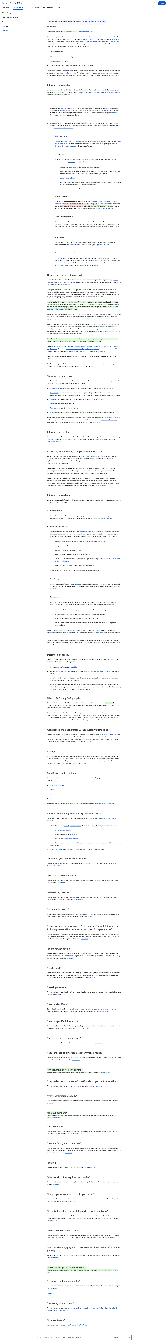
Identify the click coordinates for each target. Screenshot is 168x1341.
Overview (5, 7)
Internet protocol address (67, 178)
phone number (71, 146)
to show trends (100, 632)
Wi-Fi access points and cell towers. (103, 208)
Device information (61, 136)
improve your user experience (108, 324)
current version (88, 21)
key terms (70, 73)
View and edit (54, 393)
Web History (71, 1308)
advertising (73, 834)
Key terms (5, 22)
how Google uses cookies (62, 830)
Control (52, 404)
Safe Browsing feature (106, 671)
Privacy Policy (18, 7)
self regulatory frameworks (107, 734)
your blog (78, 1308)
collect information (93, 123)
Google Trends (70, 1325)
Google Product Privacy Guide (105, 803)
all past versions (100, 21)
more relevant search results (90, 41)
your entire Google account (61, 1310)
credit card (108, 110)
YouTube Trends (82, 1325)
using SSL (74, 667)
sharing (110, 439)
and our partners (62, 258)
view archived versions (85, 31)
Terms (63, 1338)
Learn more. (56, 865)
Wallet (52, 794)
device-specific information (72, 141)
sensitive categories (109, 331)
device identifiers (60, 146)
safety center (60, 849)
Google (39, 1338)
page (53, 843)
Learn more (50, 1293)
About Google (48, 1338)
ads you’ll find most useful (84, 92)
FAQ (58, 7)
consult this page (113, 75)
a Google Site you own (88, 1308)
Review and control (56, 388)
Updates (5, 30)
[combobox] (122, 1337)
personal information (66, 110)
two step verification (65, 671)
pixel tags (94, 324)
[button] (155, 3)
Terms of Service (33, 7)
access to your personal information (94, 456)
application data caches (103, 245)
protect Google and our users (67, 282)
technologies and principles (72, 826)
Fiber (51, 798)
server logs (71, 162)
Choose (52, 412)
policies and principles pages (107, 818)
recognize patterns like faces (69, 838)
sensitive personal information (103, 518)
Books (52, 790)
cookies (88, 260)
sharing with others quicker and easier (70, 44)
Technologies (48, 7)
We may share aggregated (55, 630)
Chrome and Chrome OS (57, 785)
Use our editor (54, 399)
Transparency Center (74, 1338)
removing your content (54, 441)
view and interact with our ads (63, 128)
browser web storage (74, 245)
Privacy (57, 1338)
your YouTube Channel (103, 1308)
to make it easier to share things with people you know (82, 349)
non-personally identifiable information (76, 630)
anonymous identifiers (99, 260)
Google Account (114, 39)
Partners (5, 26)
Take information (55, 408)
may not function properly (109, 420)
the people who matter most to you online (105, 92)
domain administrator (86, 531)
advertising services (61, 265)
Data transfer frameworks (10, 17)
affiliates (77, 584)
